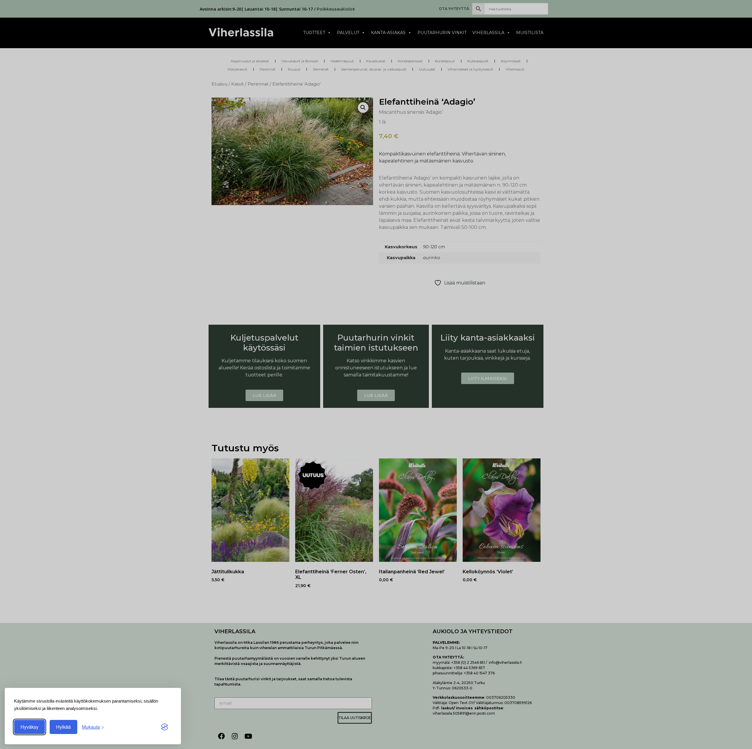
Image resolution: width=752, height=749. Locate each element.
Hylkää (63, 726)
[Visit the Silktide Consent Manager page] (164, 727)
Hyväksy (29, 726)
